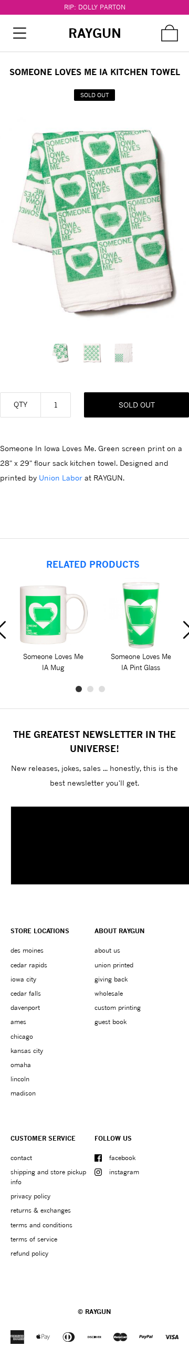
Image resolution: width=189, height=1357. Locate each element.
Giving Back (111, 979)
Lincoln (19, 1079)
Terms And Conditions (41, 1225)
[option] (63, 352)
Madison (23, 1093)
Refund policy (29, 1253)
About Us (107, 950)
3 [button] (102, 689)
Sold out (137, 404)
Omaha (20, 1065)
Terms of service (33, 1239)
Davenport (25, 1007)
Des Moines (27, 950)
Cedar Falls (25, 993)
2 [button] (90, 689)
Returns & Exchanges (40, 1210)
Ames (18, 1022)
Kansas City (26, 1051)
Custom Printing (117, 1007)
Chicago (21, 1036)
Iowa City (23, 979)
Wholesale (108, 993)
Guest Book (110, 1022)
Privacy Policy (30, 1196)
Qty (20, 404)
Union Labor (60, 477)
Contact (21, 1158)
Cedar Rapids (28, 965)
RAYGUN (98, 1312)
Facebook (122, 1158)
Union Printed (113, 965)
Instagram (124, 1172)
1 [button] (79, 689)
